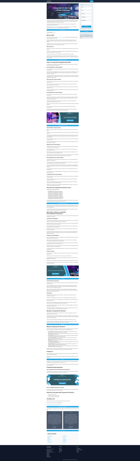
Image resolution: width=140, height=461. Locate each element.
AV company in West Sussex (61, 37)
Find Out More (62, 278)
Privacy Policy (78, 448)
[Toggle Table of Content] (54, 32)
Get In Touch (62, 359)
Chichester (64, 441)
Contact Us (60, 449)
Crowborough (50, 404)
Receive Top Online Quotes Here (63, 203)
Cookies (78, 450)
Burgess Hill (49, 437)
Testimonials (60, 450)
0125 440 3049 (49, 456)
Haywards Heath (56, 404)
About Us (60, 448)
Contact (92, 1)
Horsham (49, 438)
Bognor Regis (65, 440)
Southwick (49, 440)
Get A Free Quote (63, 430)
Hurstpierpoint (49, 439)
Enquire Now (62, 324)
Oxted (53, 404)
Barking (60, 404)
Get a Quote (62, 14)
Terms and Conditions (79, 449)
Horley (47, 404)
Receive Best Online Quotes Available (62, 125)
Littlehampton (64, 439)
